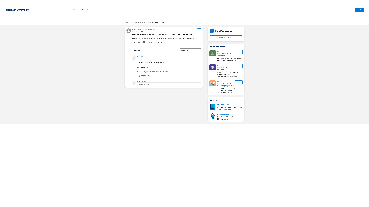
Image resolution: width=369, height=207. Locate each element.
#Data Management (140, 22)
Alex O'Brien (136, 29)
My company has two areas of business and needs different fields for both (162, 34)
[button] (226, 37)
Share (158, 42)
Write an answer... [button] (144, 84)
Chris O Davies (141, 57)
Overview (37, 10)
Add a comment (142, 81)
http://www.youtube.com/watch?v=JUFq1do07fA (153, 72)
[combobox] (190, 50)
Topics (128, 22)
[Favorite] (199, 30)
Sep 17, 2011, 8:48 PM (138, 31)
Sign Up (359, 10)
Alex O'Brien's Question (157, 22)
